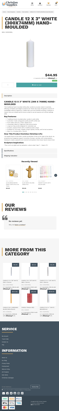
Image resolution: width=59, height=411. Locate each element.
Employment (5, 366)
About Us (4, 357)
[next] (55, 175)
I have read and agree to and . (17, 389)
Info (56, 78)
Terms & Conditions (18, 389)
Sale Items (5, 375)
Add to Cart (37, 85)
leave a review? (20, 225)
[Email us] (3, 393)
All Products (5, 372)
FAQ (3, 344)
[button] (8, 167)
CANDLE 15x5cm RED (27, 307)
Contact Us (5, 342)
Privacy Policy (6, 363)
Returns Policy (6, 369)
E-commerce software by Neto (37, 403)
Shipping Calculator (10, 155)
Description (8, 96)
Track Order (5, 339)
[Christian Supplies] (10, 4)
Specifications (9, 150)
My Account (5, 336)
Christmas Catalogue (8, 377)
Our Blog (4, 360)
